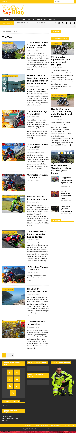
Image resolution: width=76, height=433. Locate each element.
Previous (53, 162)
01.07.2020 (32, 294)
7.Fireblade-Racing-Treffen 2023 (37, 112)
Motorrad (5, 19)
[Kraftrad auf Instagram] (59, 23)
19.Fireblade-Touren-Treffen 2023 (37, 145)
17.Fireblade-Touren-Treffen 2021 (37, 268)
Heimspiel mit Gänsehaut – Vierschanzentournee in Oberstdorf (67, 209)
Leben (15, 19)
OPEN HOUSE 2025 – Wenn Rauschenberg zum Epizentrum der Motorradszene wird (37, 79)
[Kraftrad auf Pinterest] (70, 23)
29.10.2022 (32, 180)
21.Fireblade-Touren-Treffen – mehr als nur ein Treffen (37, 45)
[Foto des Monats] (13, 296)
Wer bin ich (41, 19)
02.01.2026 (64, 186)
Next (71, 162)
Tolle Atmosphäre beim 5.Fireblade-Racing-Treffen (36, 234)
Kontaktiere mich (69, 425)
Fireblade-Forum (7, 416)
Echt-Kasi (4, 406)
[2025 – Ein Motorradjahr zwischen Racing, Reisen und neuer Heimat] (55, 194)
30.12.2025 (64, 214)
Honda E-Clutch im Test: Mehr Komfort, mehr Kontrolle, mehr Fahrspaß (62, 113)
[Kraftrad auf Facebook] (55, 23)
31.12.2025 (64, 201)
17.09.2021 (32, 240)
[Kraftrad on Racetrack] (13, 204)
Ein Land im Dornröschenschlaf (37, 290)
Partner (52, 19)
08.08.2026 (56, 67)
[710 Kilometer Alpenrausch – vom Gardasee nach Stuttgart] (62, 48)
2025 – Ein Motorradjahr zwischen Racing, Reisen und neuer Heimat (66, 195)
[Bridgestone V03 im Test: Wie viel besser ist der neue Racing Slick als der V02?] (55, 179)
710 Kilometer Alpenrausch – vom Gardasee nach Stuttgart (60, 61)
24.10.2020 (32, 272)
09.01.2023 (32, 117)
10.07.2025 (32, 50)
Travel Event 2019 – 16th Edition (36, 323)
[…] (32, 69)
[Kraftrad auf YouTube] (66, 23)
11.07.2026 (56, 119)
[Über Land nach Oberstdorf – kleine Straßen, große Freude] (62, 156)
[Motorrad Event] (13, 50)
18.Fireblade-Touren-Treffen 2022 (37, 176)
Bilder (30, 19)
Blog (23, 19)
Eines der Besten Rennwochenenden (37, 197)
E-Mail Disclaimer (56, 425)
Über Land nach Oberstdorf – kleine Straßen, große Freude (61, 169)
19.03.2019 (32, 327)
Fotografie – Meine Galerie (10, 418)
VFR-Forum (5, 420)
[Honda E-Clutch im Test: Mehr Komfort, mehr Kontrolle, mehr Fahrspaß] (62, 100)
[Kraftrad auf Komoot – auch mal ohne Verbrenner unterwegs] (74, 26)
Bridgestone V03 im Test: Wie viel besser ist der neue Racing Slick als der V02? (67, 180)
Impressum (28, 425)
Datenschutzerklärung (41, 425)
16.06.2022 (32, 202)
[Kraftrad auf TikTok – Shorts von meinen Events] (74, 23)
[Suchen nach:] (64, 1)
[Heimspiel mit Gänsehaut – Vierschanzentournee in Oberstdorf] (55, 209)
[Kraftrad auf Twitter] (62, 23)
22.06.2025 (32, 86)
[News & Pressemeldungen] (13, 83)
